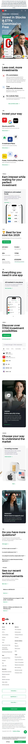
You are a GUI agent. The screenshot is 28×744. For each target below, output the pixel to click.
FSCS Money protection (19, 261)
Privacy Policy (15, 739)
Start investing (6, 242)
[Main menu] (25, 10)
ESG (16, 651)
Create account (6, 36)
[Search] (21, 10)
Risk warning (18, 667)
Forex (3, 640)
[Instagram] (12, 623)
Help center (4, 682)
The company (18, 629)
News (16, 643)
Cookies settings (16, 731)
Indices (3, 637)
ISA (3, 663)
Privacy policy (18, 657)
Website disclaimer (19, 665)
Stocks (3, 629)
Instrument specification (5, 648)
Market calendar (6, 679)
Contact (16, 637)
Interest (4, 660)
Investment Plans (6, 658)
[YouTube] (3, 623)
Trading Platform (19, 634)
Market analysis (6, 674)
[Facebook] (6, 623)
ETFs (3, 632)
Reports (16, 646)
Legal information (19, 659)
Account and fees (6, 645)
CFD (3, 642)
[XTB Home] (4, 10)
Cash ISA (4, 665)
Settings (8, 741)
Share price (17, 648)
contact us (13, 519)
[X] (9, 623)
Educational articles (6, 671)
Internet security (18, 670)
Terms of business (19, 662)
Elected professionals (7, 652)
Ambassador (18, 632)
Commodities (5, 634)
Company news (18, 672)
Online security (5, 684)
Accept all (20, 741)
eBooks (4, 677)
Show (13, 483)
